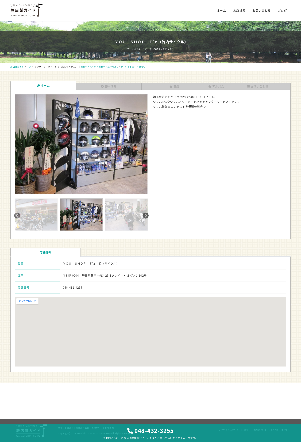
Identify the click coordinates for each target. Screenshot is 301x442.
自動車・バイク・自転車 (93, 66)
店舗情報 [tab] (45, 252)
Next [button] (145, 215)
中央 (29, 66)
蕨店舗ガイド (17, 66)
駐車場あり (113, 66)
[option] (81, 144)
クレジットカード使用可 (133, 66)
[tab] (43, 85)
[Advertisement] (182, 7)
